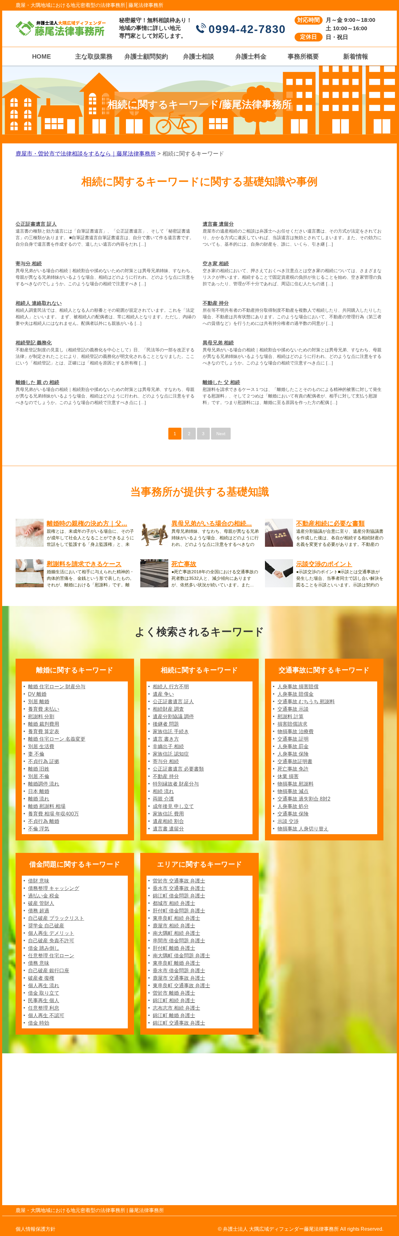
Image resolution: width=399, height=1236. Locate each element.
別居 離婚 (38, 701)
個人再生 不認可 (46, 1015)
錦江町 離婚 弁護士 (174, 1015)
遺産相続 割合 (168, 821)
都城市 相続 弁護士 (174, 903)
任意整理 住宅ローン (51, 955)
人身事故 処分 (293, 806)
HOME (41, 56)
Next (220, 433)
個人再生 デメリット (51, 933)
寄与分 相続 (29, 263)
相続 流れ (163, 791)
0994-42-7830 (247, 29)
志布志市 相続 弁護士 (176, 1008)
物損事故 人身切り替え (303, 828)
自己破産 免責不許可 (51, 940)
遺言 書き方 (166, 739)
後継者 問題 (166, 724)
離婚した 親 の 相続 (37, 382)
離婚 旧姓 (38, 769)
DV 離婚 (37, 694)
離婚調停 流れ (43, 783)
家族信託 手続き (171, 731)
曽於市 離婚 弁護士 (174, 993)
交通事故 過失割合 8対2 (303, 798)
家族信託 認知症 (171, 754)
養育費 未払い (43, 709)
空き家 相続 (216, 263)
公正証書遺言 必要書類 (178, 769)
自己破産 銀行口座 (48, 970)
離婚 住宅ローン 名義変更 (56, 739)
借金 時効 (38, 1023)
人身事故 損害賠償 (298, 686)
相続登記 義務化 (34, 342)
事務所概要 (303, 56)
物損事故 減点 (293, 791)
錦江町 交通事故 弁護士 (179, 1023)
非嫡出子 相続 (168, 746)
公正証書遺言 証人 (36, 224)
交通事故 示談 (293, 709)
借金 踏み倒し (43, 948)
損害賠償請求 (292, 724)
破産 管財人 (41, 903)
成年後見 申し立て (173, 806)
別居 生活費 (41, 746)
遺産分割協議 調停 (173, 716)
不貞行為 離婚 (43, 821)
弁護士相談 (198, 56)
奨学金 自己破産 (46, 925)
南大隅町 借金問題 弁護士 (181, 955)
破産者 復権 (41, 978)
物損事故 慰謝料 (295, 783)
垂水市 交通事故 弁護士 (179, 888)
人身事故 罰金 (293, 746)
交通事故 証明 (293, 739)
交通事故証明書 (294, 761)
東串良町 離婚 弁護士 (176, 963)
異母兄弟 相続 (218, 342)
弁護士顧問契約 (146, 56)
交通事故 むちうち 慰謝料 (306, 701)
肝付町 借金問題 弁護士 (179, 910)
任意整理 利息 (43, 1008)
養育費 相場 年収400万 (53, 813)
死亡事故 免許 (293, 769)
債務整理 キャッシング (53, 888)
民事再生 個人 (43, 1000)
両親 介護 (163, 798)
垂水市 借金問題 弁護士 (179, 970)
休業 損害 (288, 776)
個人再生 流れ (43, 985)
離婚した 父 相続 (221, 382)
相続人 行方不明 (171, 686)
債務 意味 (38, 963)
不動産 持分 (216, 303)
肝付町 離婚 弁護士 (174, 948)
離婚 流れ (38, 798)
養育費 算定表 (43, 731)
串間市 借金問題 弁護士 (179, 940)
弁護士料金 (251, 56)
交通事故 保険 (293, 813)
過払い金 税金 (43, 895)
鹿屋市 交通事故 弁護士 (179, 978)
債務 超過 (38, 910)
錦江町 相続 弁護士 (174, 1000)
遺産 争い (163, 694)
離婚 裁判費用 (43, 724)
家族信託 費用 (168, 813)
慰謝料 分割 (41, 716)
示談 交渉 (288, 821)
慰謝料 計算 (290, 716)
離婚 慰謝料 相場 (46, 806)
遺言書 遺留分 (218, 224)
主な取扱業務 (94, 56)
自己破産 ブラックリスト (56, 918)
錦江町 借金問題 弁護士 (179, 895)
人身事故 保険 (293, 754)
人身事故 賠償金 (295, 694)
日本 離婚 (38, 791)
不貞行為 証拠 (43, 761)
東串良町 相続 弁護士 (176, 918)
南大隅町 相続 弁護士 (176, 933)
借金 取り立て (43, 993)
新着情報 (355, 56)
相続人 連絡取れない (39, 303)
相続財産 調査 (168, 709)
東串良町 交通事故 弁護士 (181, 985)
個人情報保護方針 (35, 1229)
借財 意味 (38, 880)
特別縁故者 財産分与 (176, 783)
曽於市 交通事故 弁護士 (179, 880)
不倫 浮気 (38, 828)
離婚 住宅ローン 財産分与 (56, 686)
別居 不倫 (38, 776)
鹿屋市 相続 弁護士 (174, 925)
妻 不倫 (36, 754)
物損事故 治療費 (295, 731)
